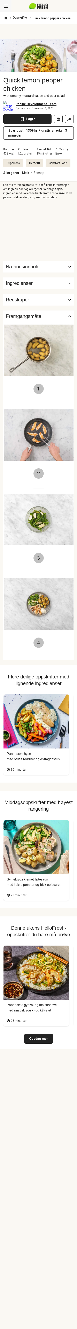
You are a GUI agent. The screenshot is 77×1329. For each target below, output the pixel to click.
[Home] (5, 18)
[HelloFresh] (38, 6)
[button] (38, 283)
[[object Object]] (58, 119)
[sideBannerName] (38, 230)
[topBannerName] (38, 31)
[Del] (69, 119)
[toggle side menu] (5, 6)
